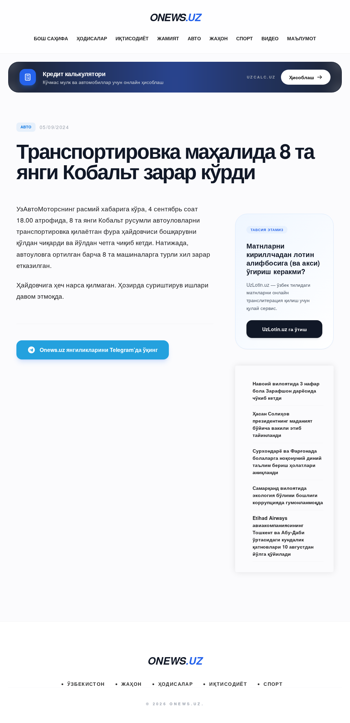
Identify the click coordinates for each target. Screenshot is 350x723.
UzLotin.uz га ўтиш (284, 329)
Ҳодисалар (92, 38)
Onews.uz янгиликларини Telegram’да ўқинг (99, 350)
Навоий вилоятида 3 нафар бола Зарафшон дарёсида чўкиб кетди (286, 390)
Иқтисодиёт (132, 38)
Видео (270, 38)
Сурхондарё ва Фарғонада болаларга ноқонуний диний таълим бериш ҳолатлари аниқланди (287, 461)
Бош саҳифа (51, 38)
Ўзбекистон (86, 683)
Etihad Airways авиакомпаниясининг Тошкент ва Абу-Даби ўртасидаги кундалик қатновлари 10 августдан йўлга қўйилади (283, 535)
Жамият (168, 38)
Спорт (244, 38)
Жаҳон (219, 38)
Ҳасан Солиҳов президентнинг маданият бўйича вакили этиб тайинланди (282, 424)
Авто (194, 38)
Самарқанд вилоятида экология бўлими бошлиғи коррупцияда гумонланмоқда (288, 495)
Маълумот (301, 38)
